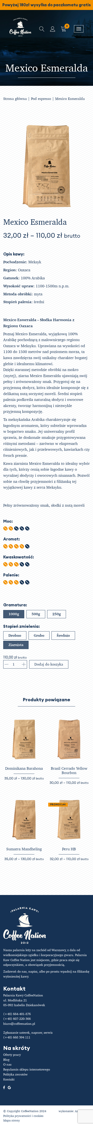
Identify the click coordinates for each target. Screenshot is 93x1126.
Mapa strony (11, 1120)
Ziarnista (15, 645)
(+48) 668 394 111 (16, 1037)
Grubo (39, 635)
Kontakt (8, 1079)
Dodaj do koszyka (48, 664)
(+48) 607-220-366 (17, 1019)
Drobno (14, 635)
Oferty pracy (12, 1055)
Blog (6, 1060)
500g (36, 614)
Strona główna (15, 98)
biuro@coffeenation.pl (19, 1024)
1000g (13, 614)
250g (56, 614)
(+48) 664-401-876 (17, 1014)
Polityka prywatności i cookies (23, 1116)
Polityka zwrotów (15, 1074)
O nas (7, 1064)
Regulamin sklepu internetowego (26, 1069)
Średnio (63, 635)
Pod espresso (41, 98)
